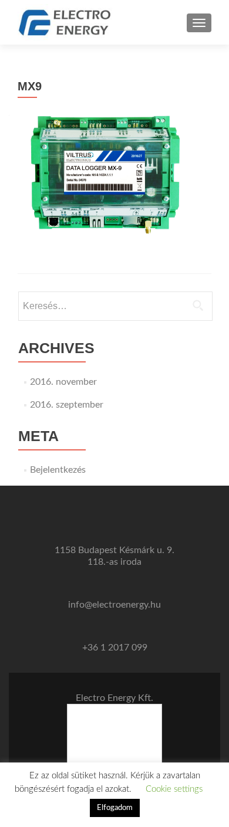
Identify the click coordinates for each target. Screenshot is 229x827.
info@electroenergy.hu (114, 604)
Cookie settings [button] (174, 789)
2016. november (63, 382)
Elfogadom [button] (115, 808)
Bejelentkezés (58, 469)
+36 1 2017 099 (114, 647)
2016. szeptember (66, 404)
